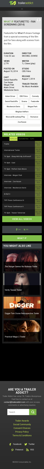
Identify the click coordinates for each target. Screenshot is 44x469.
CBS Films (24, 96)
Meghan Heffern (22, 112)
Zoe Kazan (22, 122)
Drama (24, 101)
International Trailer (12, 150)
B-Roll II (7, 194)
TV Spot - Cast (9, 163)
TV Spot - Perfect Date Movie (15, 169)
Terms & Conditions (22, 435)
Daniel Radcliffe (11, 101)
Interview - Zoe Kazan (12, 181)
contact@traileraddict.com (14, 402)
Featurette (35, 101)
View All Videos (22, 219)
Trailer (6, 144)
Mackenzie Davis (13, 107)
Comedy (35, 96)
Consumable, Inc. (24, 462)
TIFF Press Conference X (14, 206)
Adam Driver (10, 96)
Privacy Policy (22, 431)
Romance (34, 117)
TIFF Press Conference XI (14, 200)
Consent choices (22, 428)
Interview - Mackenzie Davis (15, 188)
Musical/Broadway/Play (15, 117)
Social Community (22, 424)
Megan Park (32, 107)
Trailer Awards (22, 420)
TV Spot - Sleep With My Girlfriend (17, 156)
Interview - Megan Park (13, 175)
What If (8, 21)
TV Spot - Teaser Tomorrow (14, 213)
